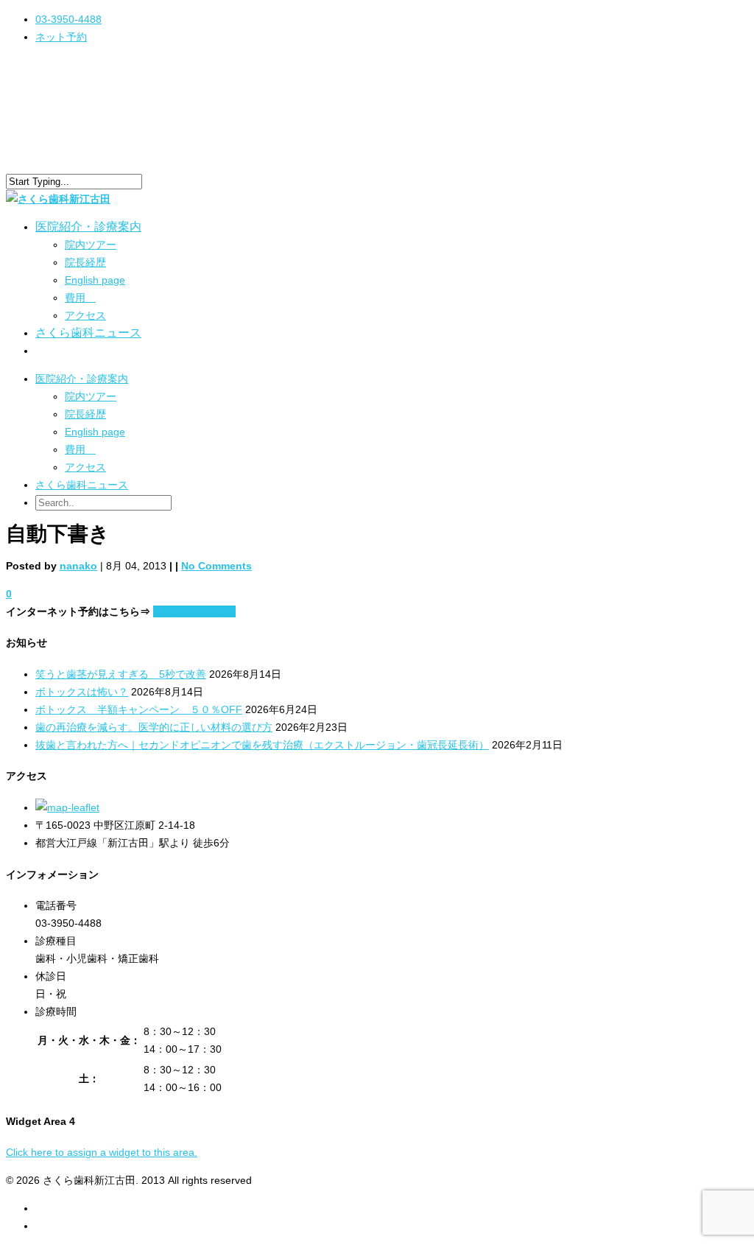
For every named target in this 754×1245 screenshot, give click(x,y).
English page (95, 280)
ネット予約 (61, 37)
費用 (80, 298)
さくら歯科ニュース (88, 332)
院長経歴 (85, 262)
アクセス (85, 315)
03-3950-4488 (68, 19)
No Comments (216, 566)
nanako (78, 566)
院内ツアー (90, 244)
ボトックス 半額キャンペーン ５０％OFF (138, 709)
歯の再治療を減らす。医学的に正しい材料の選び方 (153, 727)
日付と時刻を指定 (194, 611)
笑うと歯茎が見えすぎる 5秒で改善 (120, 674)
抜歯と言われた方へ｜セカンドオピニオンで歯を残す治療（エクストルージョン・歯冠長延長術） (262, 745)
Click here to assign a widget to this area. (101, 1152)
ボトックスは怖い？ (81, 692)
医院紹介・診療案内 (81, 379)
